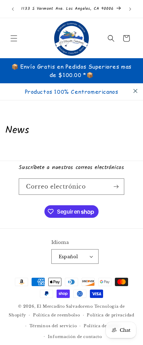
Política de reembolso (56, 315)
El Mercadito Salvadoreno (65, 306)
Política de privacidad (110, 315)
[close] (135, 91)
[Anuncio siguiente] (130, 9)
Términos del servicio (53, 325)
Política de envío (102, 325)
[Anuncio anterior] (12, 9)
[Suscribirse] (116, 186)
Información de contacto (75, 336)
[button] (14, 38)
